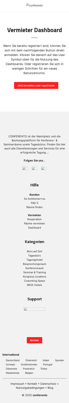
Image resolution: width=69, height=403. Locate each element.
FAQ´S (34, 203)
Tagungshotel (34, 259)
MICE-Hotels (34, 285)
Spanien (59, 360)
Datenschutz (48, 383)
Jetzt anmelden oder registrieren (36, 85)
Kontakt (34, 340)
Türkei (43, 368)
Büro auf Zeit (34, 251)
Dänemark (11, 368)
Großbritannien (29, 364)
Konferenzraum (34, 268)
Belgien (29, 372)
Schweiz (10, 364)
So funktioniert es (34, 198)
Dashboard (34, 227)
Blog (50, 387)
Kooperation (34, 219)
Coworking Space (34, 280)
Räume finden (34, 207)
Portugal (47, 364)
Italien (46, 360)
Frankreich (28, 368)
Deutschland (13, 360)
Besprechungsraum (34, 264)
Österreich (31, 360)
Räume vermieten (34, 223)
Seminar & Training (34, 272)
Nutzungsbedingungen (30, 387)
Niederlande (12, 372)
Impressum (17, 383)
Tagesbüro (34, 255)
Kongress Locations (34, 276)
